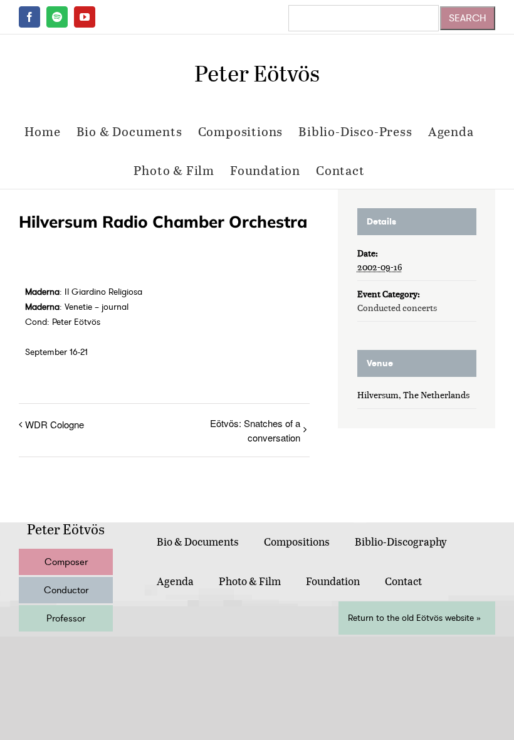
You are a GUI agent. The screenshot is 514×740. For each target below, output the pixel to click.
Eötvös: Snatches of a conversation (255, 430)
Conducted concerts (397, 308)
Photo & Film (250, 581)
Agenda (175, 581)
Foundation (333, 581)
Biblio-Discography (401, 541)
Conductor (66, 590)
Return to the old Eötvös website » (414, 618)
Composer (66, 562)
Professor (65, 618)
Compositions (297, 541)
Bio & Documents (198, 541)
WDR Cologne (54, 424)
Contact (403, 581)
